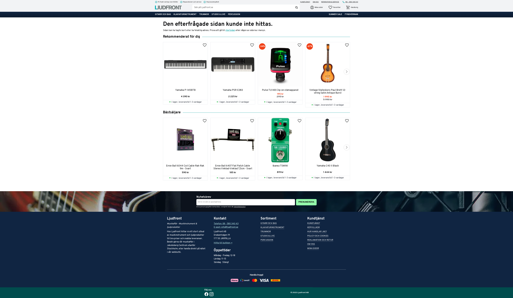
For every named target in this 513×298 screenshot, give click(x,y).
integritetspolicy (239, 207)
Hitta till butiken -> (223, 243)
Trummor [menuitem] (204, 14)
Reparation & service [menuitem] (330, 2)
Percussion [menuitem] (234, 14)
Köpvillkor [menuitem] (313, 228)
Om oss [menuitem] (316, 2)
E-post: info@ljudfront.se (226, 227)
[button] (334, 7)
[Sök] (297, 7)
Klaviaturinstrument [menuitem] (185, 14)
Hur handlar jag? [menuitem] (317, 232)
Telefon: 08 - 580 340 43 (226, 223)
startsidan (230, 30)
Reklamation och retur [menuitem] (320, 240)
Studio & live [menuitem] (218, 14)
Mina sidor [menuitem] (313, 249)
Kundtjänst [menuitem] (305, 2)
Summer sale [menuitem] (335, 14)
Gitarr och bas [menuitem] (163, 14)
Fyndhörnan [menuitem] (351, 14)
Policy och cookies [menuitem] (317, 236)
